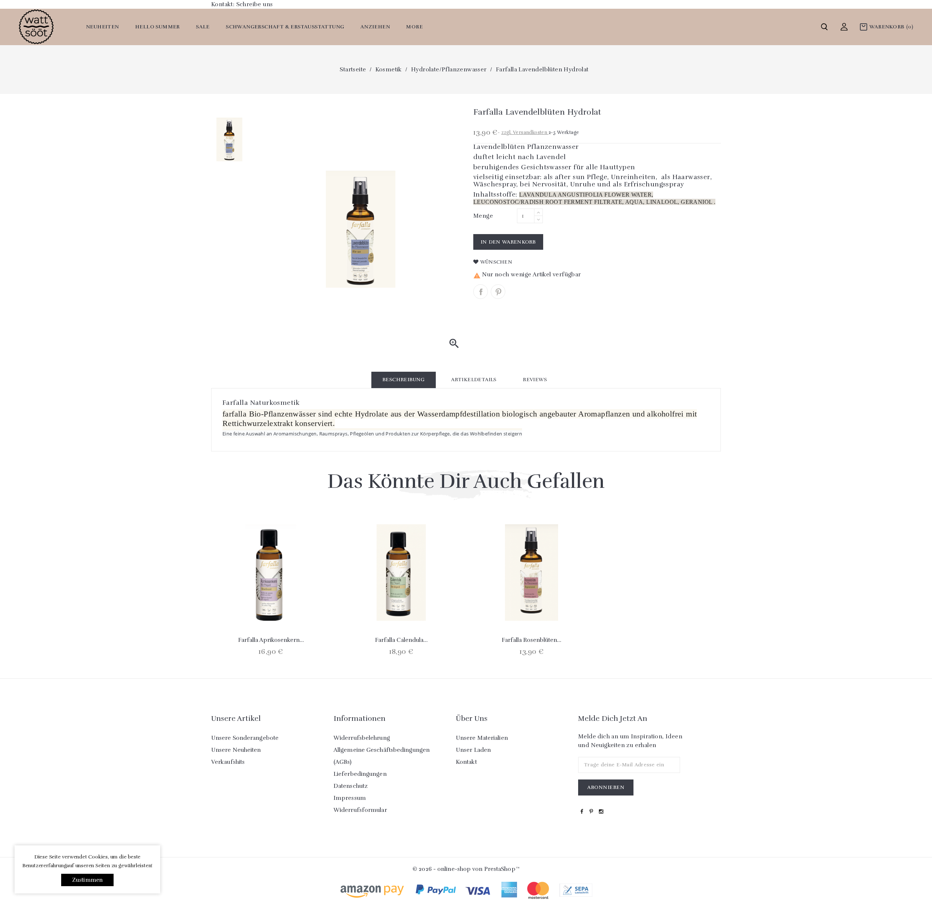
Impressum (349, 798)
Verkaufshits (228, 762)
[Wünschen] (290, 604)
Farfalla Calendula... (401, 640)
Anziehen (375, 27)
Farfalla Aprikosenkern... (271, 640)
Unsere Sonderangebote (245, 738)
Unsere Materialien (482, 738)
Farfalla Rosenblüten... (531, 640)
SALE (203, 27)
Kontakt (466, 762)
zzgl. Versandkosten (525, 132)
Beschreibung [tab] (403, 379)
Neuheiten (102, 27)
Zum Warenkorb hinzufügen (251, 604)
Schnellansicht (271, 604)
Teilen (480, 292)
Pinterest (498, 292)
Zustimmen (87, 880)
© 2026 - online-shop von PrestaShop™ (466, 869)
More (414, 27)
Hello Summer (157, 27)
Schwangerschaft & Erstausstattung (285, 27)
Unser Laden (473, 750)
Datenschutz (350, 786)
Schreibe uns (254, 4)
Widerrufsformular (360, 810)
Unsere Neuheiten (236, 750)
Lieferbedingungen (360, 774)
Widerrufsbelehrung (361, 738)
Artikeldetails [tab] (474, 379)
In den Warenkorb (508, 242)
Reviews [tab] (535, 379)
